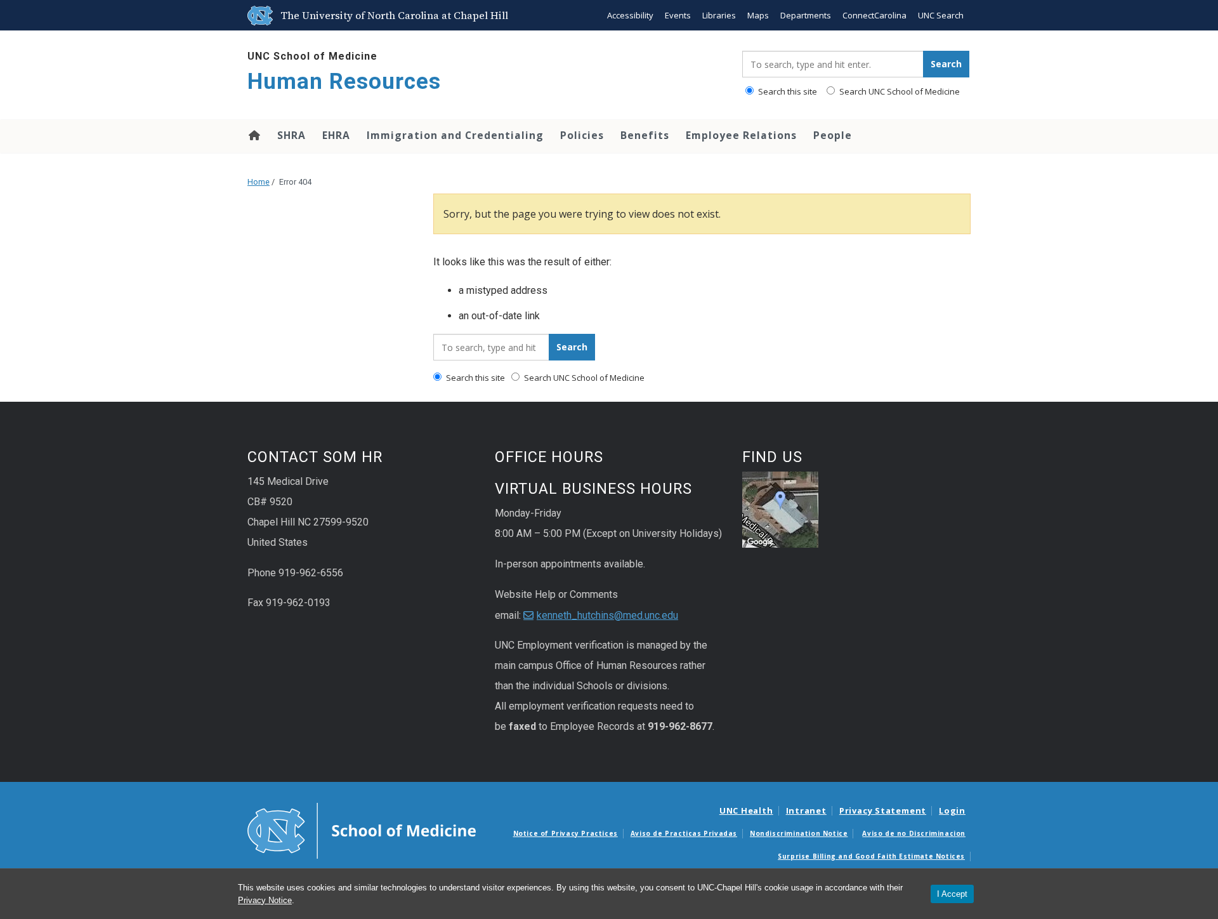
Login (952, 810)
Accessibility (630, 15)
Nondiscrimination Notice (799, 833)
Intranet (806, 810)
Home (253, 135)
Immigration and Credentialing (455, 135)
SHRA (291, 135)
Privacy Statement (882, 810)
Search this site (786, 91)
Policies (582, 135)
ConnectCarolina (874, 15)
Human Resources (344, 82)
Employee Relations (741, 135)
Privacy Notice (265, 900)
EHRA (336, 135)
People (832, 135)
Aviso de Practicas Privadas (684, 833)
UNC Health (746, 810)
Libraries (719, 15)
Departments (805, 15)
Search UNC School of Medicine (898, 91)
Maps (758, 15)
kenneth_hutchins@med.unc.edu (607, 615)
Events (678, 15)
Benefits (644, 135)
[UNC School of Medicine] (361, 829)
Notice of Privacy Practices (565, 833)
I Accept (952, 894)
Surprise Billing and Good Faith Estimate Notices (871, 856)
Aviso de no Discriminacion (914, 833)
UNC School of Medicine (312, 56)
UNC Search (941, 15)
